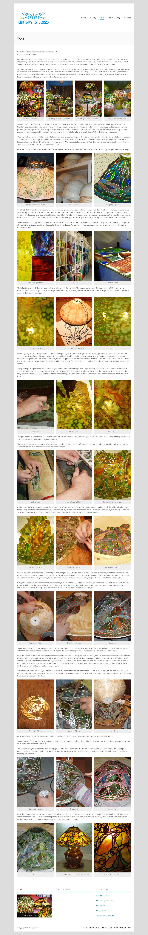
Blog (118, 17)
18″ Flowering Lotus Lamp (105, 901)
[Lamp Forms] (74, 178)
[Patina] (35, 847)
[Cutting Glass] (35, 475)
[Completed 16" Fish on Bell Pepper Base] (74, 847)
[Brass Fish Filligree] (35, 704)
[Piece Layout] (74, 404)
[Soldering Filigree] (74, 704)
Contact (127, 17)
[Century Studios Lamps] (30, 99)
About (110, 17)
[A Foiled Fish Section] (112, 540)
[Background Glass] (35, 321)
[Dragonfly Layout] (112, 178)
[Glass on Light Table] (35, 256)
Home (83, 17)
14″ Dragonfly (100, 906)
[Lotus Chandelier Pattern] (35, 178)
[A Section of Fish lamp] (35, 540)
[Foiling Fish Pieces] (74, 540)
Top (129, 928)
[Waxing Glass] (35, 404)
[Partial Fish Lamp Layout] (112, 475)
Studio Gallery (94, 928)
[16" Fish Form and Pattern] (74, 321)
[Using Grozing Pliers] (74, 475)
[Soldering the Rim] (35, 782)
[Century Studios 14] (88, 99)
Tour (102, 17)
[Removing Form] (112, 704)
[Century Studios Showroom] (59, 99)
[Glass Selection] (112, 256)
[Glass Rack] (74, 256)
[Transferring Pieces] (74, 616)
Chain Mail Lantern (102, 896)
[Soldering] (112, 616)
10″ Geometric (101, 911)
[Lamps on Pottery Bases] (117, 99)
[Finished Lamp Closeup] (112, 847)
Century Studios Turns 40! (105, 916)
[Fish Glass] (112, 321)
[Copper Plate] (112, 782)
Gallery (93, 17)
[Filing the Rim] (74, 782)
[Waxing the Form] (35, 616)
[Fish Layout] (112, 404)
